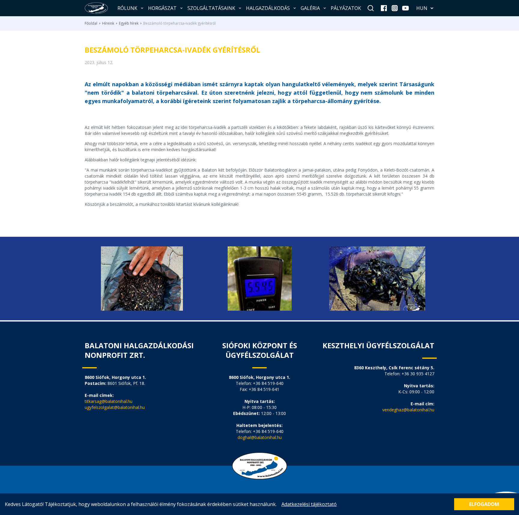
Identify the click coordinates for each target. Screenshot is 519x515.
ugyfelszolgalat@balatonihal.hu (115, 407)
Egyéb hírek (128, 23)
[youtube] (405, 8)
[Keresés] (370, 8)
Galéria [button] (310, 8)
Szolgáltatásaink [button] (211, 8)
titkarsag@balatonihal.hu (108, 401)
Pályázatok (346, 8)
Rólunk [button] (127, 8)
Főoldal (91, 23)
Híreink (108, 23)
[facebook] (383, 8)
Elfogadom (484, 504)
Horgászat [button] (162, 8)
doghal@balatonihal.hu (260, 437)
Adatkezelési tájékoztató (309, 504)
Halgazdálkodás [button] (268, 8)
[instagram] (394, 8)
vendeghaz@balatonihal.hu (408, 410)
